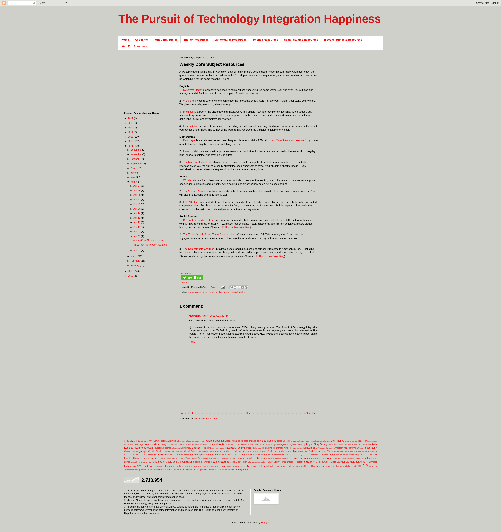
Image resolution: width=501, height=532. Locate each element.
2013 (131, 136)
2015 (131, 127)
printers (181, 458)
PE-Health (323, 455)
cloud (126, 444)
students (309, 461)
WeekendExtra (178, 469)
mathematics (216, 292)
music (245, 454)
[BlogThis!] (235, 287)
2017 (131, 118)
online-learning (291, 455)
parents (314, 455)
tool (223, 466)
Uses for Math (191, 151)
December (136, 150)
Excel (212, 448)
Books (286, 441)
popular (361, 455)
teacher (341, 461)
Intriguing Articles (166, 39)
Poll (356, 455)
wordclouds (222, 470)
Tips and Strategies (193, 466)
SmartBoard (146, 462)
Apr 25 (137, 195)
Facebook (230, 447)
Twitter (261, 466)
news (270, 455)
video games (295, 466)
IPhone (317, 451)
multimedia (237, 455)
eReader (205, 448)
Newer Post (186, 413)
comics (171, 444)
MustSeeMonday (258, 454)
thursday (169, 466)
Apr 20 (137, 208)
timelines (179, 466)
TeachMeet (371, 462)
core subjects (194, 292)
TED (139, 466)
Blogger (265, 522)
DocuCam (332, 444)
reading (250, 458)
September (137, 163)
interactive (302, 451)
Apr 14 (137, 213)
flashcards (308, 447)
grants (219, 451)
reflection (260, 458)
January (135, 265)
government (202, 451)
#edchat (128, 441)
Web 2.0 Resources (134, 46)
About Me (141, 39)
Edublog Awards (133, 447)
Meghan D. (195, 315)
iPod (324, 451)
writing (238, 469)
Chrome (348, 441)
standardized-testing (257, 462)
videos (320, 466)
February (136, 260)
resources (306, 458)
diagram (275, 444)
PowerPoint (371, 455)
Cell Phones (337, 440)
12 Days (144, 441)
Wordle (231, 469)
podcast (350, 455)
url (267, 466)
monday (219, 454)
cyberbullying (265, 444)
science (227, 292)
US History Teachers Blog (235, 227)
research (286, 458)
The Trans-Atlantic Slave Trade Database (206, 234)
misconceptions (198, 454)
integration (291, 451)
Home (125, 39)
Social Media (165, 461)
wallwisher (348, 466)
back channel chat (252, 441)
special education (238, 462)
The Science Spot (193, 191)
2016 (131, 123)
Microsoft (174, 455)
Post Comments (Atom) (206, 418)
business (309, 441)
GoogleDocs (177, 451)
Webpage (144, 469)
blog (264, 440)
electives (176, 448)
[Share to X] (239, 287)
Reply (192, 342)
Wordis (187, 100)
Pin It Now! (186, 273)
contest (203, 444)
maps (135, 455)
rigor (314, 458)
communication (182, 444)
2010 (131, 271)
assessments (230, 441)
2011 (131, 146)
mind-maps (184, 455)
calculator (317, 441)
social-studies (238, 292)
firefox (299, 448)
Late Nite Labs (191, 202)
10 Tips (136, 440)
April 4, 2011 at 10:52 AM (215, 315)
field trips (257, 448)
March (134, 256)
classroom (363, 441)
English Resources (196, 39)
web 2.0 (361, 466)
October (135, 159)
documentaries (344, 444)
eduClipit (185, 282)
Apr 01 (137, 250)
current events (241, 444)
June (133, 172)
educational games (162, 448)
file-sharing (267, 448)
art (222, 440)
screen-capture (339, 458)
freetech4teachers (344, 448)
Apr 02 (137, 236)
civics (354, 441)
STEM (270, 462)
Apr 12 (137, 222)
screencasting (353, 458)
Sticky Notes (280, 462)
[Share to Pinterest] (246, 287)
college (164, 444)
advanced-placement (186, 441)
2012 (131, 141)
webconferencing (132, 470)
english (206, 292)
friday (356, 448)
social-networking (203, 462)
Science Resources (265, 39)
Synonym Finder (193, 89)
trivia (243, 466)
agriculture (200, 441)
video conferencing (279, 466)
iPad (310, 451)
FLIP (316, 448)
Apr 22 (137, 199)
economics (364, 444)
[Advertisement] (250, 405)
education (147, 447)
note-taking (279, 455)
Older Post (311, 413)
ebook (355, 444)
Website (154, 469)
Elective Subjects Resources (343, 39)
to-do (206, 466)
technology (130, 466)
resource (295, 458)
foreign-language (327, 448)
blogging (271, 440)
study (318, 462)
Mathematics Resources (230, 39)
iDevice (270, 451)
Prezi (156, 458)
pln (344, 455)
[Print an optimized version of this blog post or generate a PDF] (192, 279)
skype (127, 462)
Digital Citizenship (297, 444)
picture (339, 455)
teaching (360, 461)
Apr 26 (137, 190)
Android (210, 440)
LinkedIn (128, 455)
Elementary (185, 448)
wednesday (164, 469)
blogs (279, 441)
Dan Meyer (189, 140)
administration (160, 441)
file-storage (278, 448)
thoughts (159, 466)
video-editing (309, 466)
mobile (211, 454)
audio (240, 441)
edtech (373, 444)
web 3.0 (373, 466)
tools (229, 466)
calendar (326, 441)
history (245, 451)
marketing (143, 455)
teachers (350, 461)
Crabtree (229, 444)
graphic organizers (232, 451)
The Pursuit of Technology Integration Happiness (249, 18)
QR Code (237, 458)
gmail (135, 451)
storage (291, 462)
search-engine (369, 458)
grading (212, 451)
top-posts (236, 466)
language (344, 451)
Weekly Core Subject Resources (150, 240)
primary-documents (168, 458)
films (286, 448)
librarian (373, 451)
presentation (146, 458)
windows (212, 470)
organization (304, 455)
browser (292, 441)
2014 (131, 132)
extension (220, 448)
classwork (372, 441)
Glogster (128, 451)
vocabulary (337, 466)
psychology (227, 458)
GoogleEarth (190, 451)
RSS (319, 458)
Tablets (332, 462)
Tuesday (251, 466)
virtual (327, 466)
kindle (336, 451)
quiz (244, 458)
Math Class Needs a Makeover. (287, 140)
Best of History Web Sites (198, 220)
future (362, 448)
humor (263, 451)
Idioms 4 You (190, 126)
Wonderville (189, 180)
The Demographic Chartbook (199, 249)
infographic (280, 451)
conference (194, 444)
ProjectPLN (216, 458)
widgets (200, 470)
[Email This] (231, 287)
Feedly (240, 447)
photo (332, 454)
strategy (299, 462)
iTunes (330, 451)
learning (353, 451)
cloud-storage (136, 444)
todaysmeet (215, 466)
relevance (277, 458)
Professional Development (197, 458)
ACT (151, 441)
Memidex (188, 111)
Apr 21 (137, 204)
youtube (247, 469)
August (135, 168)
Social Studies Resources (301, 39)
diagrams (283, 444)
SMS (154, 462)
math (150, 455)
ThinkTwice (148, 466)
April (133, 182)
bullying (300, 441)
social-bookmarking (183, 461)
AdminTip (171, 441)
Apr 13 (137, 218)
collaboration (152, 444)
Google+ (167, 451)
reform (269, 458)
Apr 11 (137, 227)
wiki (206, 469)
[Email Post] (222, 287)
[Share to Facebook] (242, 287)
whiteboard (191, 469)
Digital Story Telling (316, 444)
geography (371, 447)
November (136, 154)
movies (228, 455)
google (143, 451)
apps (217, 440)
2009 (131, 276)
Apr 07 (137, 231)
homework (255, 451)
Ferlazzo (248, 448)
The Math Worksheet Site (197, 162)
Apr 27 (137, 186)
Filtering (292, 448)
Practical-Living (131, 458)
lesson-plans (363, 451)
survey (325, 462)
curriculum (253, 444)
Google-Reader (155, 451)
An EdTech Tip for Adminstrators (150, 244)
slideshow (135, 462)
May (133, 177)
